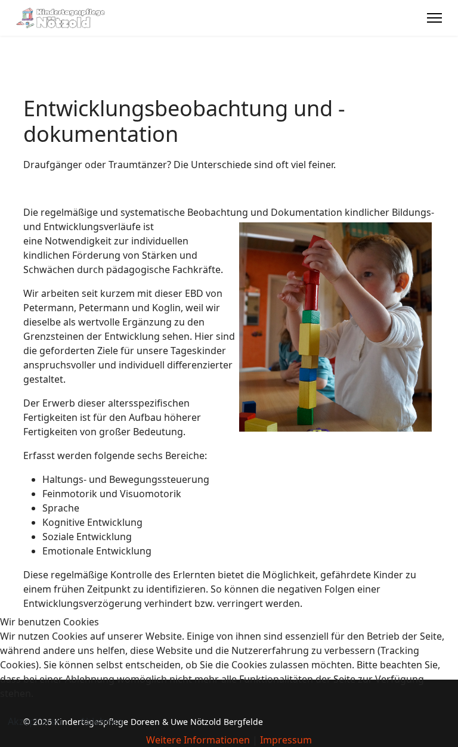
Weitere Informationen (198, 739)
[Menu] (434, 18)
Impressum (286, 739)
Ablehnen (101, 721)
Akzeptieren (35, 721)
